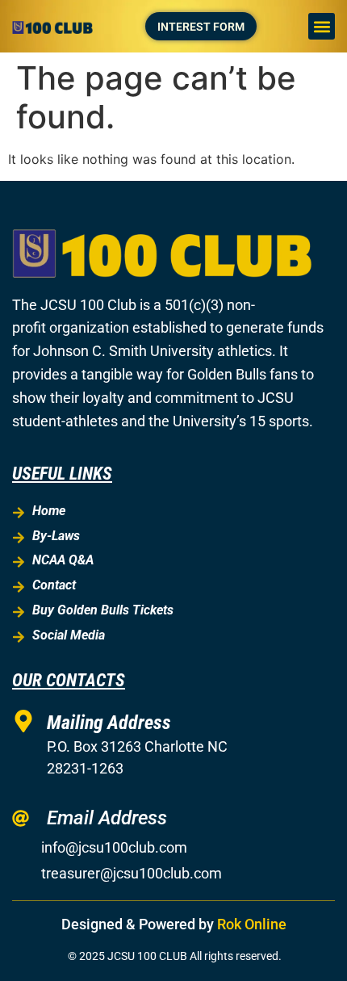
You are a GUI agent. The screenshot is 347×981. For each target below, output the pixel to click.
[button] (321, 26)
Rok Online (251, 924)
